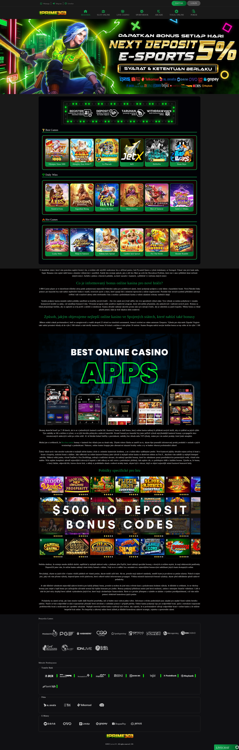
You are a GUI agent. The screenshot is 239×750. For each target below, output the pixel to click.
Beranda (85, 15)
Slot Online (103, 15)
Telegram (58, 3)
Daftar (179, 3)
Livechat (70, 3)
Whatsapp (46, 3)
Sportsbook (142, 15)
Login (194, 3)
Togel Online (177, 15)
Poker (194, 15)
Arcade (159, 15)
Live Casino (123, 15)
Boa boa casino (67, 442)
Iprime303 (113, 744)
